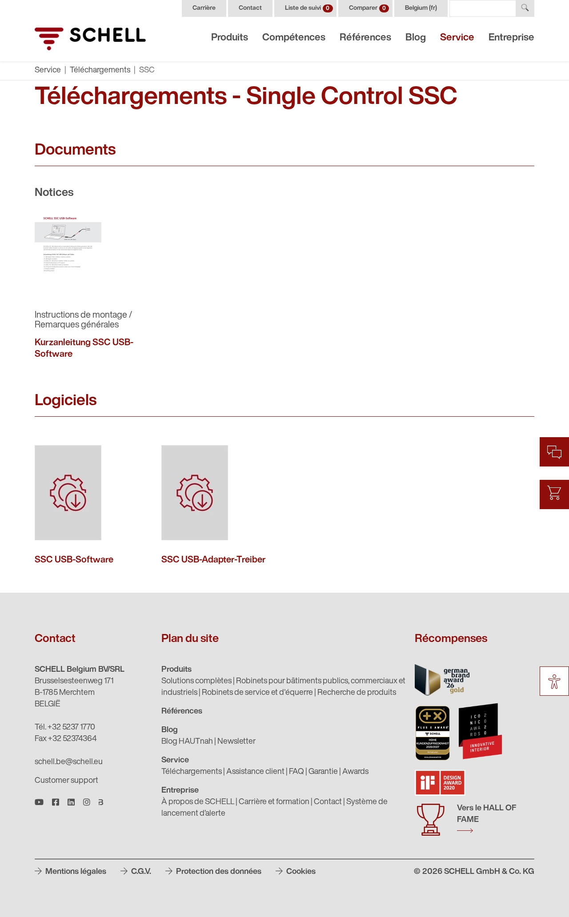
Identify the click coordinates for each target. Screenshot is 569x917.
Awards (355, 772)
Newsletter (236, 742)
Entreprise (511, 38)
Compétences (293, 38)
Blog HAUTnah (187, 742)
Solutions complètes (196, 682)
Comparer (367, 8)
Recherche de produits (356, 693)
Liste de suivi (307, 8)
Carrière (204, 8)
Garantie (323, 772)
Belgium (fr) (421, 8)
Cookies (300, 872)
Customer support (66, 781)
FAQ (296, 772)
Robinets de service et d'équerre (257, 693)
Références (365, 38)
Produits (229, 38)
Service (457, 38)
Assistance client (255, 772)
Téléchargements (100, 71)
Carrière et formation (274, 802)
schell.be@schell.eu (69, 762)
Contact (250, 8)
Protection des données (217, 872)
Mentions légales (75, 872)
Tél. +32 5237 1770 (65, 728)
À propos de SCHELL (197, 802)
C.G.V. (140, 872)
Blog (415, 38)
